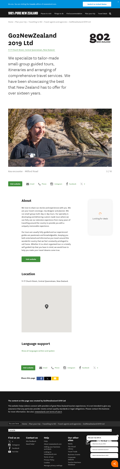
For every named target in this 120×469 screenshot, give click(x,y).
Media (70, 444)
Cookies (47, 463)
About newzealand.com (53, 444)
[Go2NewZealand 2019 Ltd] (100, 38)
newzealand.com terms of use (48, 411)
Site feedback (31, 441)
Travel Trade (72, 452)
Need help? (30, 444)
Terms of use (48, 457)
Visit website (15, 184)
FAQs (46, 441)
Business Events (74, 455)
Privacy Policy (49, 460)
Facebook (15, 448)
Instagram (16, 445)
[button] (46, 13)
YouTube (15, 452)
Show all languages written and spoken (38, 351)
